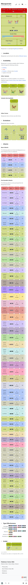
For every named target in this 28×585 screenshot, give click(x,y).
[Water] (6, 138)
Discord (16, 563)
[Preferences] (23, 583)
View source (16, 4)
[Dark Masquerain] (21, 91)
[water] (10, 164)
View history (19, 4)
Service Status (12, 563)
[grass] (11, 239)
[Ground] (10, 534)
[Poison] (15, 527)
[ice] (11, 213)
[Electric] (10, 530)
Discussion (22, 4)
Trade (3, 69)
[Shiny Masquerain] (13, 91)
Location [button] (6, 53)
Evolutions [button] (6, 120)
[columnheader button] (4, 155)
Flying (16, 48)
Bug (14, 48)
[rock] (11, 378)
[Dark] (10, 525)
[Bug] (6, 136)
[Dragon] (15, 525)
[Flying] (22, 138)
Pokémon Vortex (4, 563)
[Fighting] (15, 536)
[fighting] (11, 310)
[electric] (11, 296)
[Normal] (10, 527)
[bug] (11, 30)
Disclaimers (4, 570)
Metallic (24, 80)
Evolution (4, 71)
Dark (17, 80)
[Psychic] (19, 527)
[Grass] (19, 536)
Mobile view (4, 573)
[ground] (11, 344)
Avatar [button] (5, 541)
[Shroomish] (24, 9)
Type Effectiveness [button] (9, 523)
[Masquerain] (13, 11)
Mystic (20, 80)
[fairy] (11, 303)
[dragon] (11, 289)
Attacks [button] (5, 144)
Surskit (15, 71)
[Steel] (24, 527)
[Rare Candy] (14, 130)
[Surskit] (7, 9)
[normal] (10, 170)
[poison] (11, 364)
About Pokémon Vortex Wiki (7, 568)
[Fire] (15, 530)
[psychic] (11, 371)
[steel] (11, 385)
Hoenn (9, 43)
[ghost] (11, 330)
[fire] (11, 317)
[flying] (15, 30)
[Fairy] (19, 525)
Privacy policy (5, 566)
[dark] (11, 282)
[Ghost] (24, 525)
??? (16, 548)
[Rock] (10, 532)
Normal (11, 80)
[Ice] (24, 530)
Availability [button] (6, 60)
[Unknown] (10, 529)
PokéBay (4, 67)
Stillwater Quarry (23, 56)
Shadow (5, 82)
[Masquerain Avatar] (8, 548)
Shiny (14, 80)
